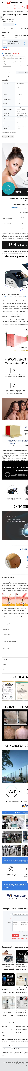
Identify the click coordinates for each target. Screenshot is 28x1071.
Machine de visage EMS (21, 1029)
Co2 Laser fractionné (7, 1029)
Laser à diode (5, 1026)
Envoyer (16, 936)
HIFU (3, 1032)
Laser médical (18, 1052)
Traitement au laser (7, 1052)
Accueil (3, 11)
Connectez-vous (7, 66)
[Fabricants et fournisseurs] (14, 2)
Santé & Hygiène (9, 11)
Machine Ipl (18, 1032)
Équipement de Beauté (19, 11)
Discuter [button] (16, 24)
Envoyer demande (8, 25)
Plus (3, 1055)
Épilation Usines (6, 1049)
